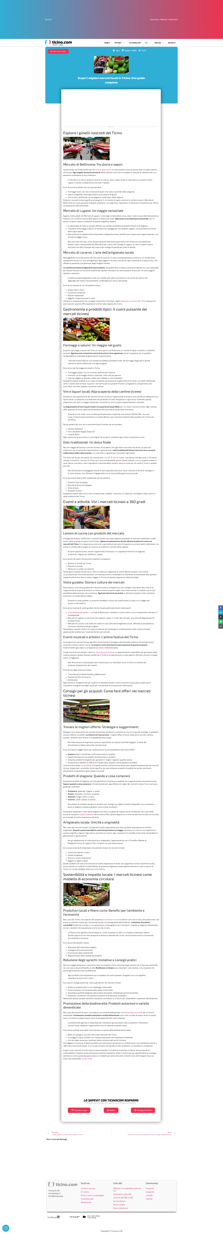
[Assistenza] (5, 1228)
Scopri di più (87, 1058)
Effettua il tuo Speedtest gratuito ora (127, 1189)
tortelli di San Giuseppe (114, 457)
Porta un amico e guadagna (92, 1195)
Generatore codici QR (122, 1194)
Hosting (157, 43)
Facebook (150, 1188)
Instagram (150, 1192)
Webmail (163, 19)
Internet (118, 43)
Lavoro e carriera (88, 1188)
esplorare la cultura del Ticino (133, 301)
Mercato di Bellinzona (101, 169)
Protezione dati (87, 1199)
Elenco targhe (119, 1204)
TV (146, 43)
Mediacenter (86, 1202)
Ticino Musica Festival (105, 652)
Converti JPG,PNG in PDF (123, 1197)
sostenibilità (86, 765)
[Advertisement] (111, 107)
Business (171, 43)
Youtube (149, 1199)
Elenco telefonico (120, 1208)
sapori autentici (86, 814)
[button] (220, 607)
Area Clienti (173, 19)
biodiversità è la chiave (133, 1012)
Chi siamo (85, 1192)
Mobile (107, 43)
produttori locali (111, 919)
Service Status (119, 1201)
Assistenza (154, 19)
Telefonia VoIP (135, 43)
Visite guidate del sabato (78, 612)
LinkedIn (149, 1195)
